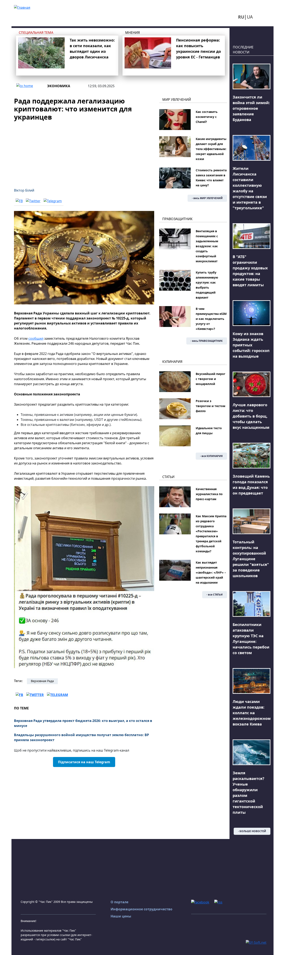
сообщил (35, 338)
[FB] (19, 200)
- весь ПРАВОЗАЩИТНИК (207, 341)
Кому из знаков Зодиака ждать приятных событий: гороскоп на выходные (251, 345)
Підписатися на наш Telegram (84, 762)
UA (250, 17)
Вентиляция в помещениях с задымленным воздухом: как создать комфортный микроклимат (207, 246)
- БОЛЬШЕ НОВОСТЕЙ (252, 831)
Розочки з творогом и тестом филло (210, 406)
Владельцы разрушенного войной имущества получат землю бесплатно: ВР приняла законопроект (81, 737)
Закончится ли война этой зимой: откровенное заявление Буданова (251, 108)
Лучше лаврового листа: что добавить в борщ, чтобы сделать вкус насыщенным (251, 416)
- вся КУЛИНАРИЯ (211, 456)
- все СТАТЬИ (215, 594)
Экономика (58, 86)
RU (241, 17)
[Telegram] (53, 200)
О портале (119, 902)
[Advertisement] (84, 152)
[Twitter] (33, 200)
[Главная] (22, 7)
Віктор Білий (24, 190)
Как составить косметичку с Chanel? (207, 117)
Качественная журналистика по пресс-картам (209, 494)
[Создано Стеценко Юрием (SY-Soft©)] (256, 942)
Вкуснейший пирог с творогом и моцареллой (210, 379)
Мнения (132, 32)
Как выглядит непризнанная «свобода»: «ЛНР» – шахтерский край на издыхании (211, 572)
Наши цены (121, 916)
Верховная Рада (42, 681)
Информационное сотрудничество (141, 909)
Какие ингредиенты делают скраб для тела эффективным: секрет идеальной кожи (211, 149)
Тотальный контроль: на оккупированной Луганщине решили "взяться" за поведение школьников (251, 558)
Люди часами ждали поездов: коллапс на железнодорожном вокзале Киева (252, 713)
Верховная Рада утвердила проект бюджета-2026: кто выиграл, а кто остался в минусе (83, 723)
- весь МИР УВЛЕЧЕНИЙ (207, 198)
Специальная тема (36, 32)
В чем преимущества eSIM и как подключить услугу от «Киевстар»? (211, 319)
